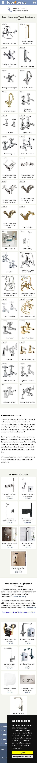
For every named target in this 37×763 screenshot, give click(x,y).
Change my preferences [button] (22, 757)
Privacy (3, 749)
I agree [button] (22, 753)
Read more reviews (9, 612)
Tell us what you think (26, 612)
